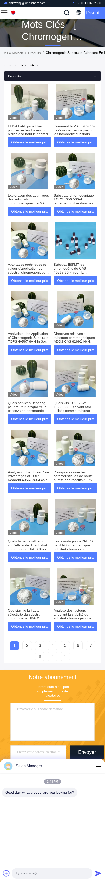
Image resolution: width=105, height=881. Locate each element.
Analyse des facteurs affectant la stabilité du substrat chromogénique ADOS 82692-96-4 (72, 616)
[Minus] (98, 766)
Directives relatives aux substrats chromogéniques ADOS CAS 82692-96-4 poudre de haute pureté (74, 339)
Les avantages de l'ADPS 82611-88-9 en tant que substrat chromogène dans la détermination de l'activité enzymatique (75, 549)
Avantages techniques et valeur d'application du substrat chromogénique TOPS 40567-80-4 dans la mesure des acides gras (28, 272)
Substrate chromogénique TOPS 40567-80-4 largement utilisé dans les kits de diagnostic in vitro (74, 201)
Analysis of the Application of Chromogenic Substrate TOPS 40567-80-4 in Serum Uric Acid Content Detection (29, 339)
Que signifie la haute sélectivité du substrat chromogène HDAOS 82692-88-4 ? (24, 616)
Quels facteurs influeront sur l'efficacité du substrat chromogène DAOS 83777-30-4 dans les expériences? (29, 547)
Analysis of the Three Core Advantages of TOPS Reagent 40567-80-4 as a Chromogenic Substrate (28, 478)
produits (34, 53)
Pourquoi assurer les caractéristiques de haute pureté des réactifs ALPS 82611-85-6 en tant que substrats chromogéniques (74, 480)
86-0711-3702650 (88, 3)
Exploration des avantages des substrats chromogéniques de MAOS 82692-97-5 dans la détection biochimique (29, 203)
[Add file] (6, 873)
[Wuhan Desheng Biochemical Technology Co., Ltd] (20, 13)
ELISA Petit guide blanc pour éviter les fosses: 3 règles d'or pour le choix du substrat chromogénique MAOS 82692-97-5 (29, 134)
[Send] (98, 873)
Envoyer (87, 752)
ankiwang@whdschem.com (27, 3)
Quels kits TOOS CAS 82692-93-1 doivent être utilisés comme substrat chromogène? (72, 409)
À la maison (13, 53)
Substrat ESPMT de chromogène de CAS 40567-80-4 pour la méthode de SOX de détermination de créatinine (75, 272)
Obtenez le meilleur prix (29, 142)
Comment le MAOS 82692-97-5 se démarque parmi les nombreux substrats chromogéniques (74, 132)
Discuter (95, 12)
